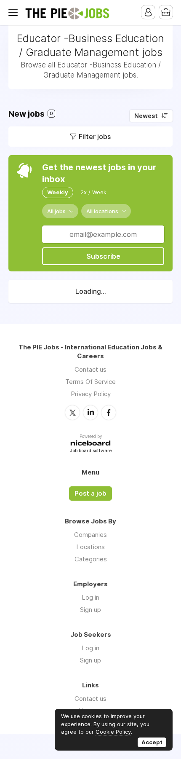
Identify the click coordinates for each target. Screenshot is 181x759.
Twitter (72, 412)
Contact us (90, 369)
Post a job (90, 493)
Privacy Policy (91, 394)
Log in (90, 597)
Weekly (57, 192)
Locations (90, 547)
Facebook (108, 412)
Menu (14, 12)
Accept (151, 742)
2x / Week (93, 192)
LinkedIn (90, 412)
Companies (90, 535)
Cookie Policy (113, 731)
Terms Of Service (90, 382)
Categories (91, 559)
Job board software (91, 451)
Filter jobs (95, 136)
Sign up (90, 610)
